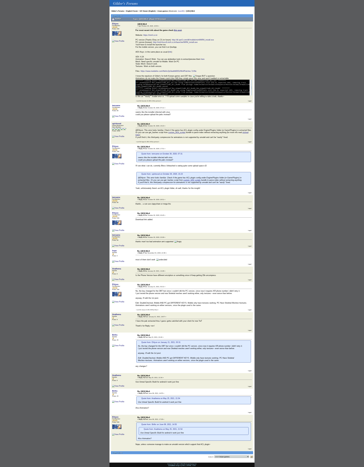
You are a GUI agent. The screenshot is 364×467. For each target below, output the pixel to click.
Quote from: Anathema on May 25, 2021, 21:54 (160, 398)
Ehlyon (115, 24)
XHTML (189, 465)
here (202, 59)
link (170, 52)
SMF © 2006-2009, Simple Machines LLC (187, 464)
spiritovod (116, 124)
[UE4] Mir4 (190, 11)
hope (114, 251)
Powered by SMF (171, 464)
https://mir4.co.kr (150, 35)
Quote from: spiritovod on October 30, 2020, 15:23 (162, 174)
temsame (116, 105)
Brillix (114, 335)
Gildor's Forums (117, 11)
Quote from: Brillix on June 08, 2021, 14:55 (159, 424)
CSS (194, 465)
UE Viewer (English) (148, 11)
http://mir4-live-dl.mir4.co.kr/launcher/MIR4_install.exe (175, 42)
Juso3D (181, 11)
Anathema (116, 269)
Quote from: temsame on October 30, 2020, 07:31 (161, 154)
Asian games (162, 11)
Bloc (183, 465)
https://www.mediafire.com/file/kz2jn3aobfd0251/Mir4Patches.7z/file (168, 71)
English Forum (132, 11)
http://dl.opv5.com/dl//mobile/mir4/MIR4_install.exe (193, 40)
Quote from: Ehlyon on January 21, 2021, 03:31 (160, 342)
